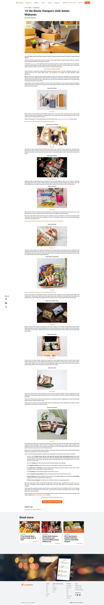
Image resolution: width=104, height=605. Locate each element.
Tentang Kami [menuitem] (69, 585)
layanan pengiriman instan (40, 494)
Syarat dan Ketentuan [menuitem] (79, 589)
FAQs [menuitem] (47, 595)
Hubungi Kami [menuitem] (69, 595)
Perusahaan (56, 2)
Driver (43, 2)
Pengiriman (28, 2)
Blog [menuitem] (67, 589)
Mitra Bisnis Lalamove (74, 483)
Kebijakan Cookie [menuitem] (78, 587)
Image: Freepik (52, 111)
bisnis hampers (34, 63)
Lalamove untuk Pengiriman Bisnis (33, 509)
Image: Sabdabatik (52, 178)
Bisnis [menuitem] (47, 585)
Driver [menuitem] (47, 589)
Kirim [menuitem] (47, 587)
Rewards (50, 2)
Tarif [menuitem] (47, 591)
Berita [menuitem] (67, 591)
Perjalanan (36, 2)
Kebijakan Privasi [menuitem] (78, 585)
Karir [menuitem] (67, 593)
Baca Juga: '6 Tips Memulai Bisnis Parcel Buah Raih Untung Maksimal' (40, 121)
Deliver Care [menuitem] (68, 587)
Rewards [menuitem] (47, 593)
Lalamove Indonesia (31, 17)
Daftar (87, 2)
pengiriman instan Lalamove (64, 119)
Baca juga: (44, 221)
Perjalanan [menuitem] (55, 587)
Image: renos (52, 441)
